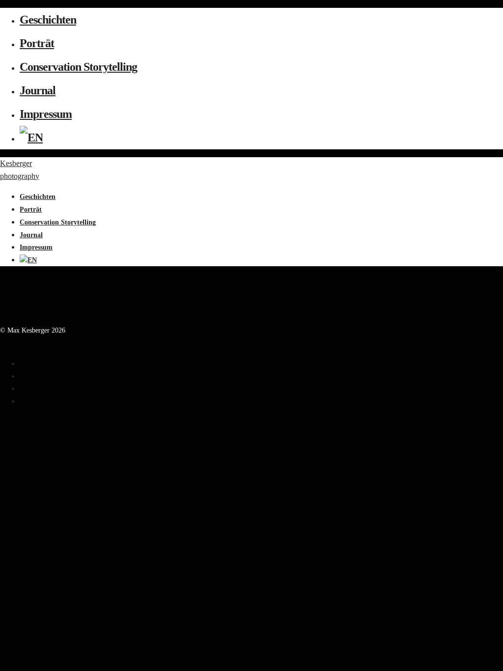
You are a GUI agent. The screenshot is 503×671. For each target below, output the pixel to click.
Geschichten (48, 19)
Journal (38, 90)
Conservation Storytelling (78, 66)
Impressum (46, 114)
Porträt (37, 43)
